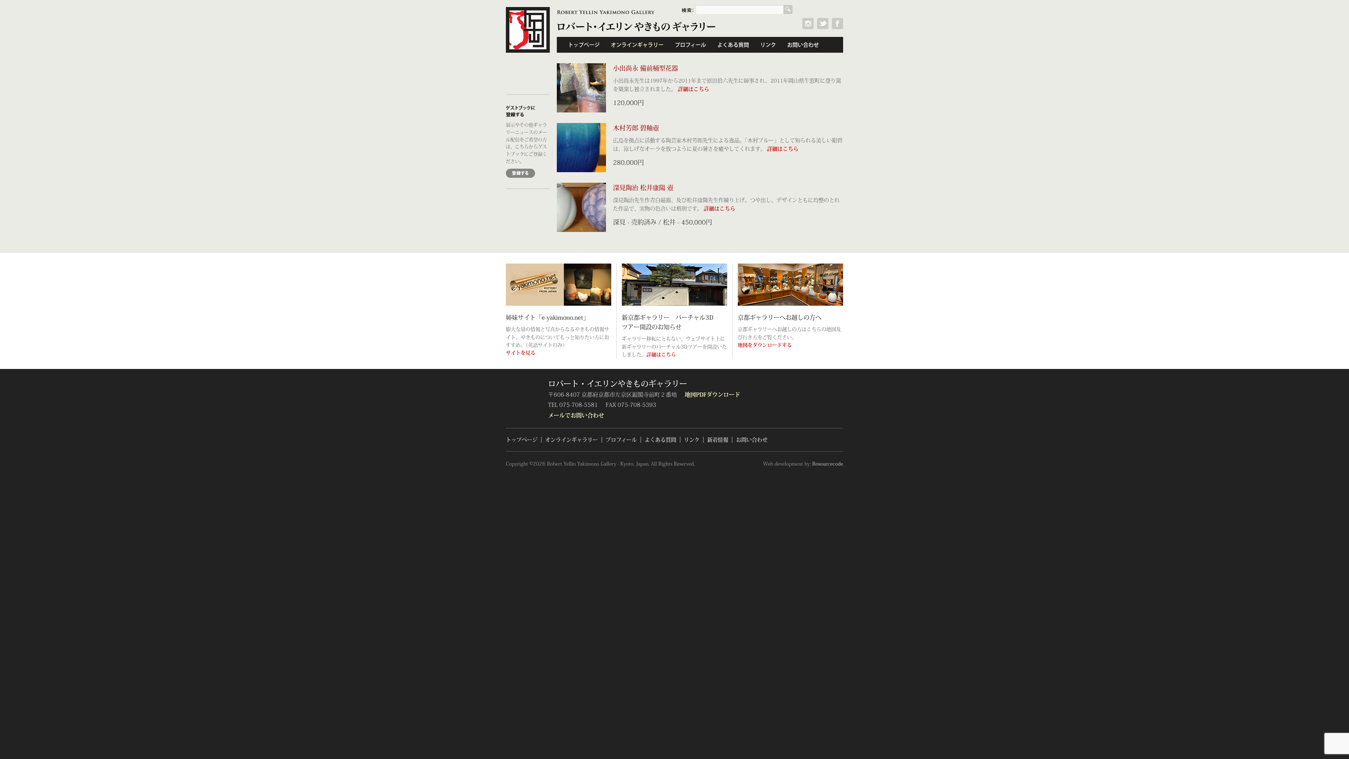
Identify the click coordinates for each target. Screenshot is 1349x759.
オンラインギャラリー (637, 45)
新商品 (528, 65)
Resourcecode (827, 463)
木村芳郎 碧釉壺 (636, 127)
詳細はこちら (693, 88)
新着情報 (717, 440)
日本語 (831, 9)
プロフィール (690, 45)
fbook (837, 23)
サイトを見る (520, 352)
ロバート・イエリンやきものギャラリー (528, 30)
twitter (822, 23)
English (812, 9)
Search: (689, 9)
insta (808, 23)
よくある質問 (733, 45)
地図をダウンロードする (765, 344)
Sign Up (520, 173)
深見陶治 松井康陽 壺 (643, 187)
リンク (768, 45)
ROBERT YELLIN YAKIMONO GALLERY (605, 12)
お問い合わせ (803, 45)
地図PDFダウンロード (712, 394)
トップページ (584, 45)
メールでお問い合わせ (576, 415)
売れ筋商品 (528, 81)
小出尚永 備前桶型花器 (645, 68)
